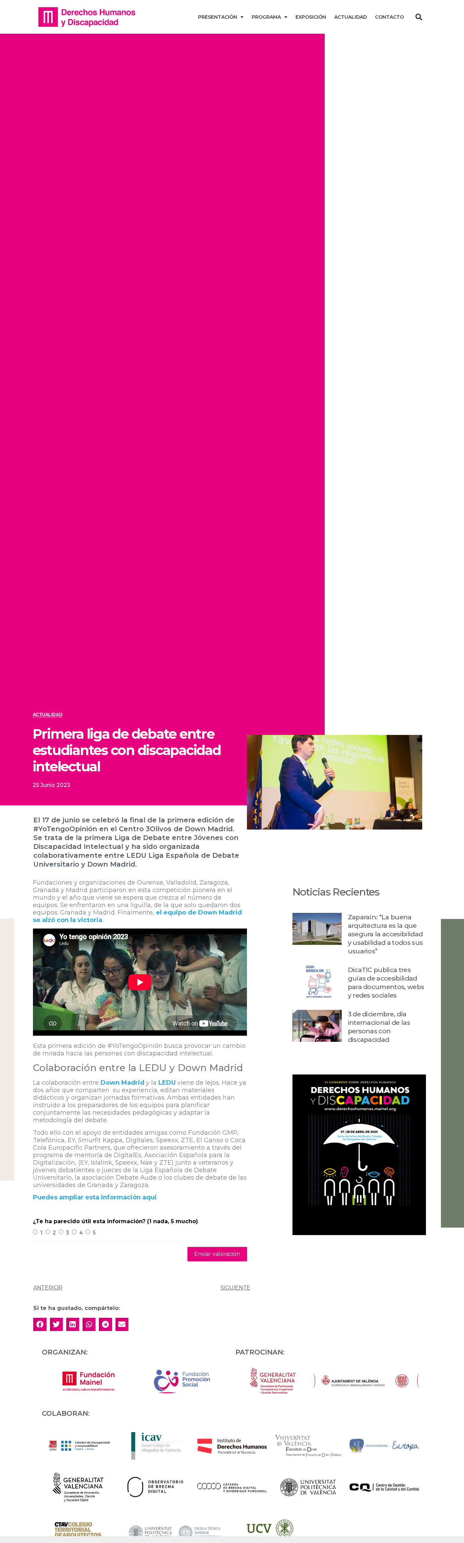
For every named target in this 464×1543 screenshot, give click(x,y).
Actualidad (350, 17)
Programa (266, 17)
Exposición (311, 17)
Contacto (389, 17)
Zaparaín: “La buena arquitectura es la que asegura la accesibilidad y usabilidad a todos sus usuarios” (385, 934)
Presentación (217, 17)
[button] (419, 17)
